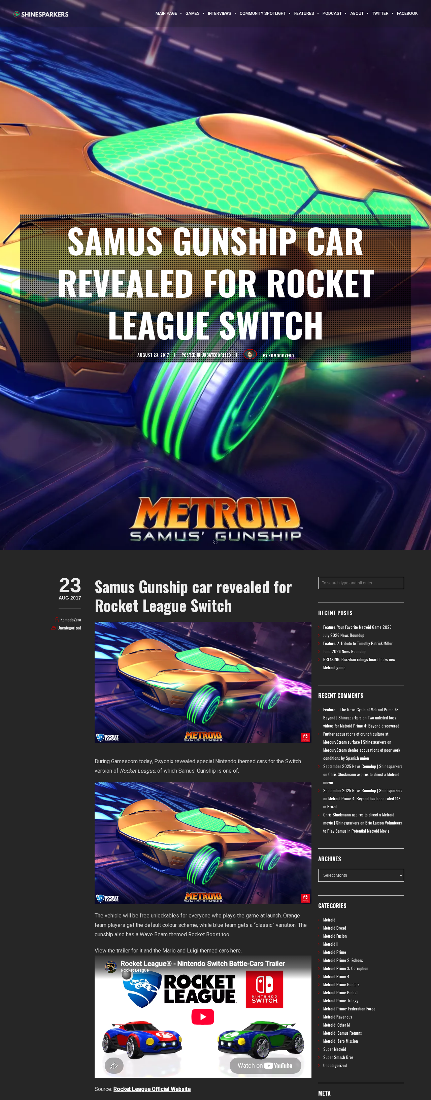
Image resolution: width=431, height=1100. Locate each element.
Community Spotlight (263, 13)
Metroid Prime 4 (336, 976)
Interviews (219, 13)
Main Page (166, 13)
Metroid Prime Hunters (341, 984)
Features (304, 13)
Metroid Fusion (335, 936)
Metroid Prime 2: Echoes (343, 960)
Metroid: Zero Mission (340, 1041)
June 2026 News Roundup (344, 651)
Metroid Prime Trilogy (340, 1000)
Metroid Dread (334, 928)
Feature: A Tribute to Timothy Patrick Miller (358, 643)
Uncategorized (216, 355)
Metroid (329, 920)
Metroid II (330, 944)
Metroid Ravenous (337, 1017)
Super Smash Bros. (339, 1057)
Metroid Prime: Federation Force (349, 1008)
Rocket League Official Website (152, 1089)
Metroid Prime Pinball (341, 992)
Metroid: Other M (336, 1025)
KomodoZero (281, 355)
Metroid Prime (334, 952)
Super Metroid (334, 1049)
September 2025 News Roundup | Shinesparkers (362, 766)
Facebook (407, 13)
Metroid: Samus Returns (342, 1033)
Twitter (380, 13)
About (357, 13)
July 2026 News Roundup (343, 635)
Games (193, 13)
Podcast (332, 13)
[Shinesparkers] (40, 13)
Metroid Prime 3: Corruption (345, 968)
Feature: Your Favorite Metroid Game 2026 (357, 627)
